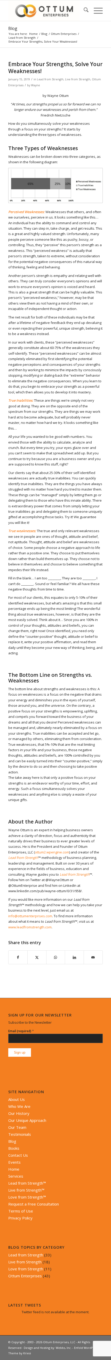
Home (13, 1169)
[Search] (83, 10)
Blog (12, 28)
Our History (18, 1113)
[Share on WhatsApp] (55, 957)
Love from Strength (25, 1268)
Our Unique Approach (27, 1120)
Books (13, 1148)
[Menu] (96, 10)
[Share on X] (37, 957)
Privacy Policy (20, 1218)
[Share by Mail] (93, 957)
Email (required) (21, 1031)
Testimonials (19, 1134)
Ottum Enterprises (25, 1275)
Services (15, 1176)
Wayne (35, 85)
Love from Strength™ (27, 1197)
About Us (16, 1099)
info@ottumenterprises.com (30, 916)
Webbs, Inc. (64, 1348)
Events (14, 1162)
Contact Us (18, 1155)
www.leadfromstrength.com (30, 927)
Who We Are (19, 1106)
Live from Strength (77, 79)
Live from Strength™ (26, 1190)
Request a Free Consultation (33, 1204)
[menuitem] (83, 10)
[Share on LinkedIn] (74, 957)
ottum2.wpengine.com (52, 852)
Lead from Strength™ (27, 1183)
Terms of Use (20, 1211)
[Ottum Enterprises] (46, 10)
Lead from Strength (50, 79)
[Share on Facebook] (18, 957)
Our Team (17, 1127)
